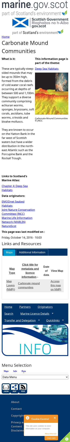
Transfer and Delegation (19, 320)
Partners (25, 307)
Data (25, 371)
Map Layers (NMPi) (10, 285)
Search (8, 314)
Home (6, 37)
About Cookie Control (27, 418)
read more (51, 438)
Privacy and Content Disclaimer (19, 426)
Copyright (17, 415)
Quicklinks (51, 320)
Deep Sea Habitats (47, 69)
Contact (16, 409)
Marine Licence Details (33, 314)
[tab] (9, 252)
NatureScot (9, 226)
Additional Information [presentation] (32, 252)
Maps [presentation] (9, 252)
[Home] (35, 9)
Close (55, 418)
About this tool (50, 434)
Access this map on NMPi (56, 285)
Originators (45, 307)
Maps (6, 371)
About (15, 402)
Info (15, 371)
